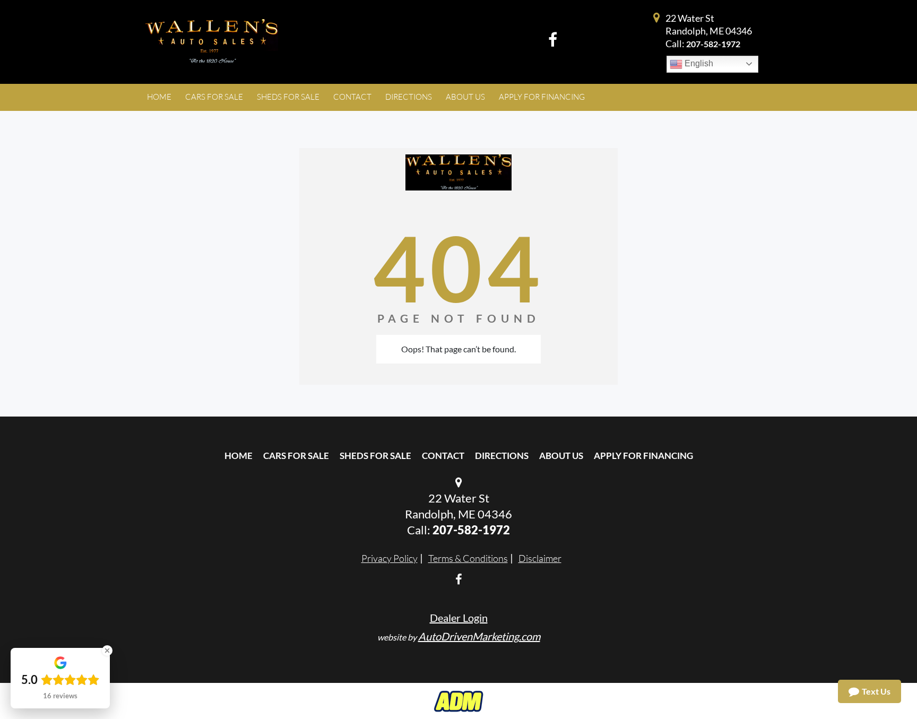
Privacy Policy (389, 558)
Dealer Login (459, 617)
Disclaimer (539, 558)
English (697, 63)
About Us (561, 455)
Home (238, 455)
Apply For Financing (643, 455)
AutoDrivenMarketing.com (479, 636)
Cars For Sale (296, 455)
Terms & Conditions (468, 558)
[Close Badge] (107, 650)
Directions (502, 455)
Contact (443, 455)
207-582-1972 (713, 44)
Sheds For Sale (375, 455)
